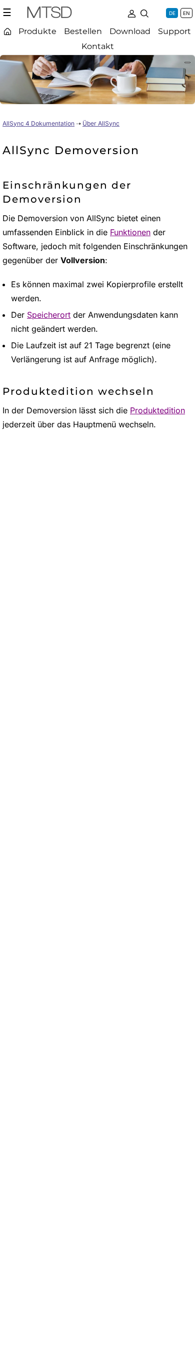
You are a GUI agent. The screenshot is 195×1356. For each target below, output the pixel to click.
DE (172, 13)
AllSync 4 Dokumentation (38, 123)
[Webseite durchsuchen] (144, 13)
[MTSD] (49, 14)
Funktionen (130, 232)
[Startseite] (7, 31)
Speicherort (48, 315)
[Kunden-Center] (132, 13)
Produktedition (157, 410)
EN (186, 13)
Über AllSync (101, 123)
